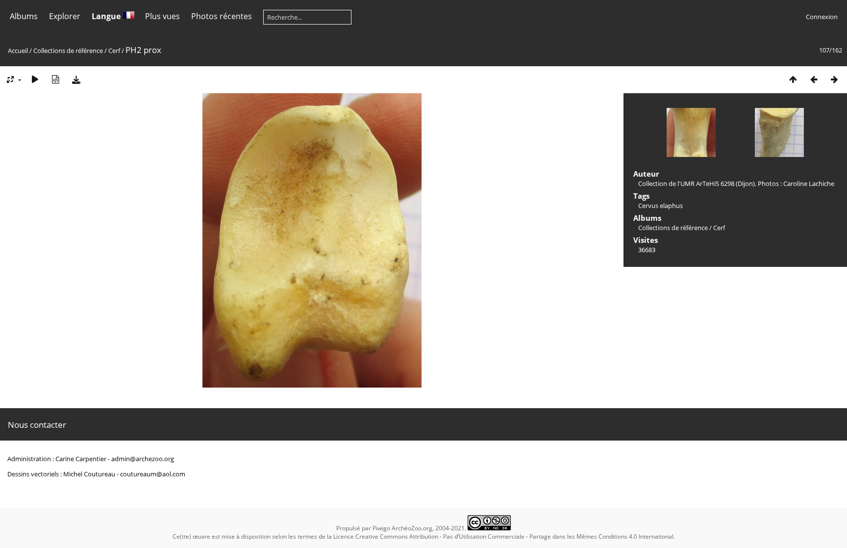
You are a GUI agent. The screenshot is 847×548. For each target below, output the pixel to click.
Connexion (822, 16)
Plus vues (162, 16)
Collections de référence (68, 50)
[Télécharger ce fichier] (76, 79)
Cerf (114, 50)
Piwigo (381, 528)
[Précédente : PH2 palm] (813, 79)
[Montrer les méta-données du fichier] (55, 79)
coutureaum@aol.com (152, 474)
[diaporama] (35, 79)
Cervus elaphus (660, 205)
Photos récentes (221, 16)
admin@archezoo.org (142, 458)
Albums (24, 16)
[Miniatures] (793, 79)
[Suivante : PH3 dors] (834, 79)
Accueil (18, 50)
